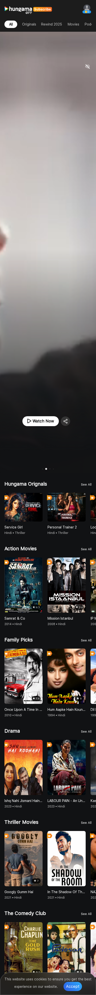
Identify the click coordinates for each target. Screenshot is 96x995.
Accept (73, 986)
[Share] (65, 421)
